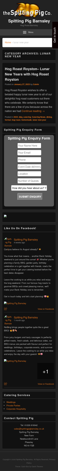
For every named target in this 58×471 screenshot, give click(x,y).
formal (8, 119)
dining (49, 116)
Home (8, 42)
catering (27, 116)
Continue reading (33, 111)
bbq (20, 116)
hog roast (16, 119)
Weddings (11, 402)
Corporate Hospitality (16, 408)
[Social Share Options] (6, 308)
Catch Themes (37, 466)
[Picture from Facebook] (12, 371)
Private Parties (13, 405)
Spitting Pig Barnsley (29, 21)
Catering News (38, 116)
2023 (16, 116)
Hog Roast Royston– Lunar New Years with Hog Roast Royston (27, 74)
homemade (26, 119)
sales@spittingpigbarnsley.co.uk (29, 428)
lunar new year (39, 119)
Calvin (36, 84)
